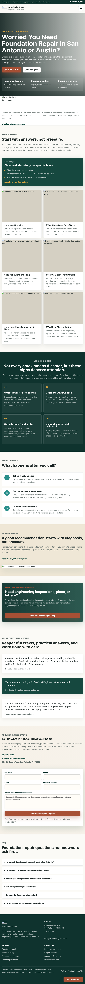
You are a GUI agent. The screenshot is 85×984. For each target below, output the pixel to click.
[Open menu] (80, 8)
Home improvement (10, 960)
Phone (45, 772)
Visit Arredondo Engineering (42, 616)
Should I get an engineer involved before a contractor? (29, 878)
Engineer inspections (10, 956)
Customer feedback (52, 956)
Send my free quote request (42, 813)
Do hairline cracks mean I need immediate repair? (27, 870)
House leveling (8, 953)
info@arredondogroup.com (14, 124)
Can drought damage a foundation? (21, 887)
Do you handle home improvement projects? (25, 903)
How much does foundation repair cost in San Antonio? (30, 862)
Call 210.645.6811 (76, 2)
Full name (8, 772)
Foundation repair (9, 949)
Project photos (50, 953)
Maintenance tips (51, 960)
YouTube (80, 971)
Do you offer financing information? (21, 895)
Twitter (63, 971)
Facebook (71, 971)
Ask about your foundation (16, 182)
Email (7, 782)
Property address (50, 782)
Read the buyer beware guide (14, 559)
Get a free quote (32, 70)
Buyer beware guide (52, 949)
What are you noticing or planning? (18, 792)
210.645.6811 (8, 755)
